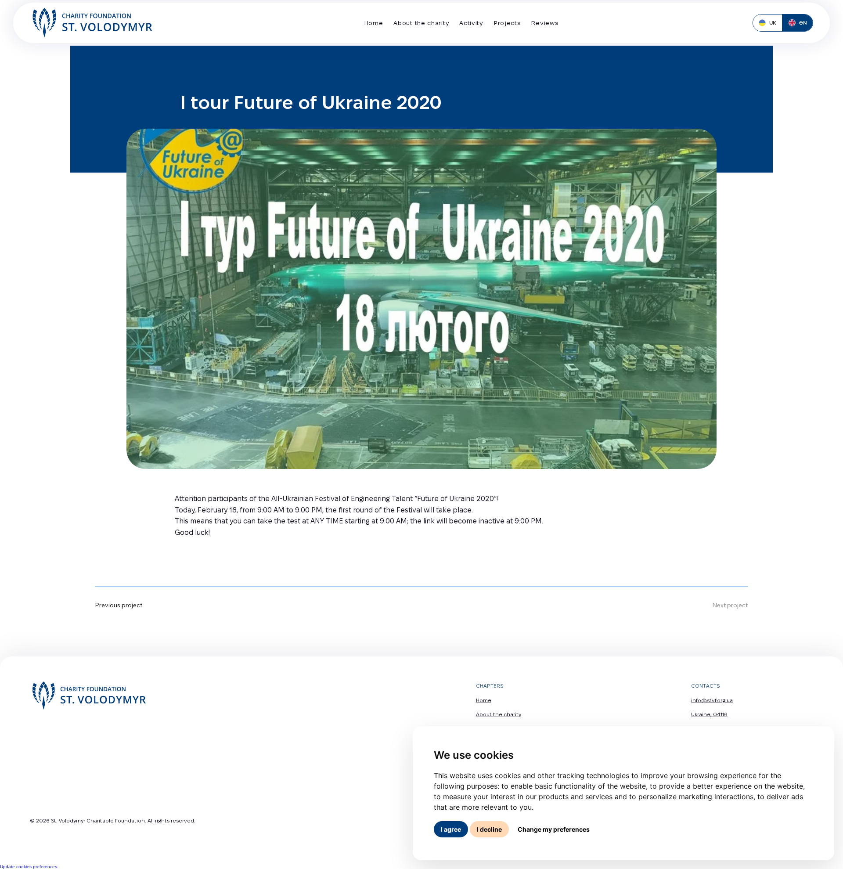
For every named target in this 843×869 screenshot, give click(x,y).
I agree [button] (451, 829)
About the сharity (498, 714)
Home (483, 700)
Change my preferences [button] (554, 829)
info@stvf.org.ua (712, 700)
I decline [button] (489, 829)
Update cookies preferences (28, 866)
